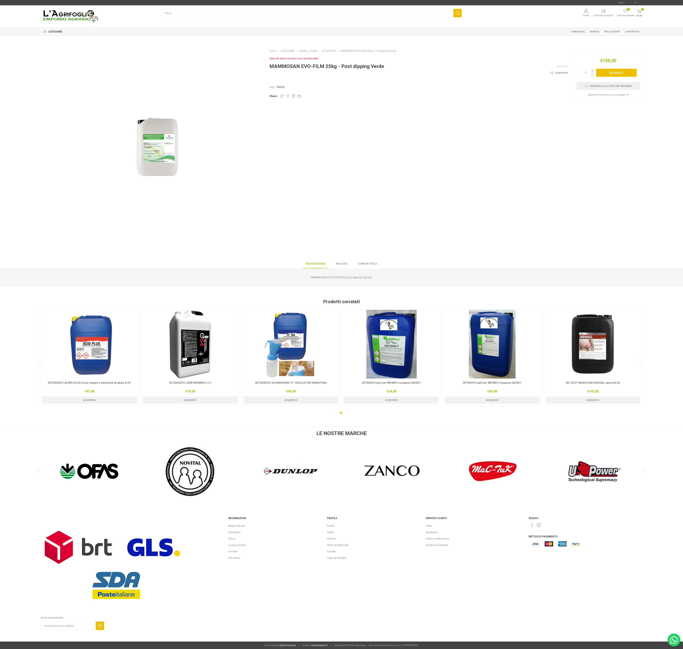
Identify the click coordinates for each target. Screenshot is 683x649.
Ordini (330, 532)
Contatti (233, 551)
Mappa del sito (236, 525)
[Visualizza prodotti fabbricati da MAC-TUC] (392, 471)
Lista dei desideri (336, 557)
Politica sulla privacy (437, 538)
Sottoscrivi (100, 626)
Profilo (586, 15)
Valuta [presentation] (342, 263)
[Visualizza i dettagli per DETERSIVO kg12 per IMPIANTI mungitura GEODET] (190, 344)
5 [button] (347, 412)
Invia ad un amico (299, 96)
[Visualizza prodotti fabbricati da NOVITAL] (89, 471)
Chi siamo (234, 557)
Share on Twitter (282, 96)
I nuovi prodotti (237, 545)
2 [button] (337, 412)
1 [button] (334, 412)
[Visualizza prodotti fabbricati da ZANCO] (291, 471)
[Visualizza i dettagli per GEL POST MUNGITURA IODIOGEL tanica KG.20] (391, 344)
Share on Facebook (288, 96)
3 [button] (340, 412)
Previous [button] (39, 361)
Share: (273, 96)
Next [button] (642, 361)
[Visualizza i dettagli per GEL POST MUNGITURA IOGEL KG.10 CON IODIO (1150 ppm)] (492, 344)
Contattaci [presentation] (367, 263)
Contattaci (234, 532)
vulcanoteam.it (319, 645)
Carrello (331, 551)
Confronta (561, 73)
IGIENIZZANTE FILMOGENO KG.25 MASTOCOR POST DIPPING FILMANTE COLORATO (592, 384)
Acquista (616, 72)
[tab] (315, 263)
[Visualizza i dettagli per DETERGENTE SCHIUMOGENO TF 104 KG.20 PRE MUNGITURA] (89, 344)
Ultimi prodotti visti (338, 545)
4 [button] (344, 413)
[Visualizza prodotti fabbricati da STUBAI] (594, 471)
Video (429, 525)
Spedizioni (432, 532)
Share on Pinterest (293, 96)
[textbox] (307, 13)
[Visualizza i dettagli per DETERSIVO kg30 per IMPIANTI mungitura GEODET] (291, 344)
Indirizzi (331, 538)
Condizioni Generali (437, 545)
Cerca (457, 13)
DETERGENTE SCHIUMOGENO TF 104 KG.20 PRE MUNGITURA (89, 382)
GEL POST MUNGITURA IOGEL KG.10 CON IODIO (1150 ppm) (492, 382)
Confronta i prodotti (603, 15)
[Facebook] (532, 525)
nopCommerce (287, 645)
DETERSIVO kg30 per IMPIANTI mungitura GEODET (290, 382)
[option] (89, 358)
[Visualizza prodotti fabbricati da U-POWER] (493, 471)
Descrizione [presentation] (315, 263)
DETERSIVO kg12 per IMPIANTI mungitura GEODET (190, 382)
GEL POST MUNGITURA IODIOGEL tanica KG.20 (391, 382)
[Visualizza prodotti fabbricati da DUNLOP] (190, 471)
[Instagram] (539, 525)
